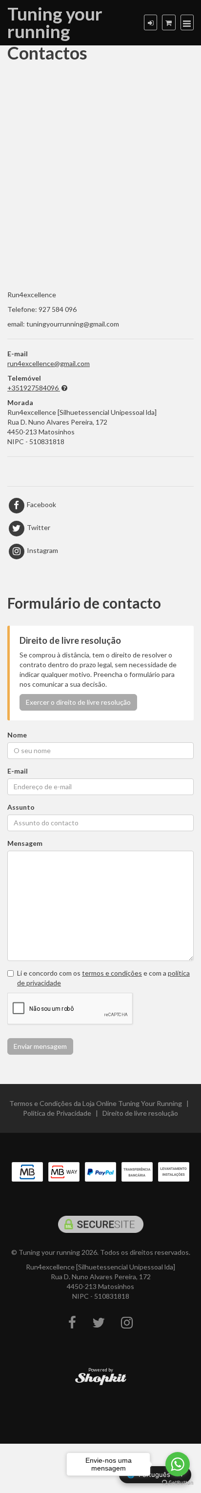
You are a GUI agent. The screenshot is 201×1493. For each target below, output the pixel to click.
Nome (17, 735)
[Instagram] (127, 1323)
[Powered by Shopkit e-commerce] (100, 1378)
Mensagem (24, 843)
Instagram (41, 550)
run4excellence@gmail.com (48, 363)
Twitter (37, 527)
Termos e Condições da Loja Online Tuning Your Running (95, 1103)
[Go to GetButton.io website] (177, 1483)
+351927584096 (33, 388)
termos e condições (112, 973)
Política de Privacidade (57, 1113)
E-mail (17, 771)
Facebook (40, 504)
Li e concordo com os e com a (103, 978)
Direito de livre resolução (140, 1113)
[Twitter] (98, 1323)
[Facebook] (72, 1323)
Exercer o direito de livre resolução (78, 702)
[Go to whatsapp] (177, 1464)
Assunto (21, 807)
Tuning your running (54, 22)
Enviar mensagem (40, 1046)
